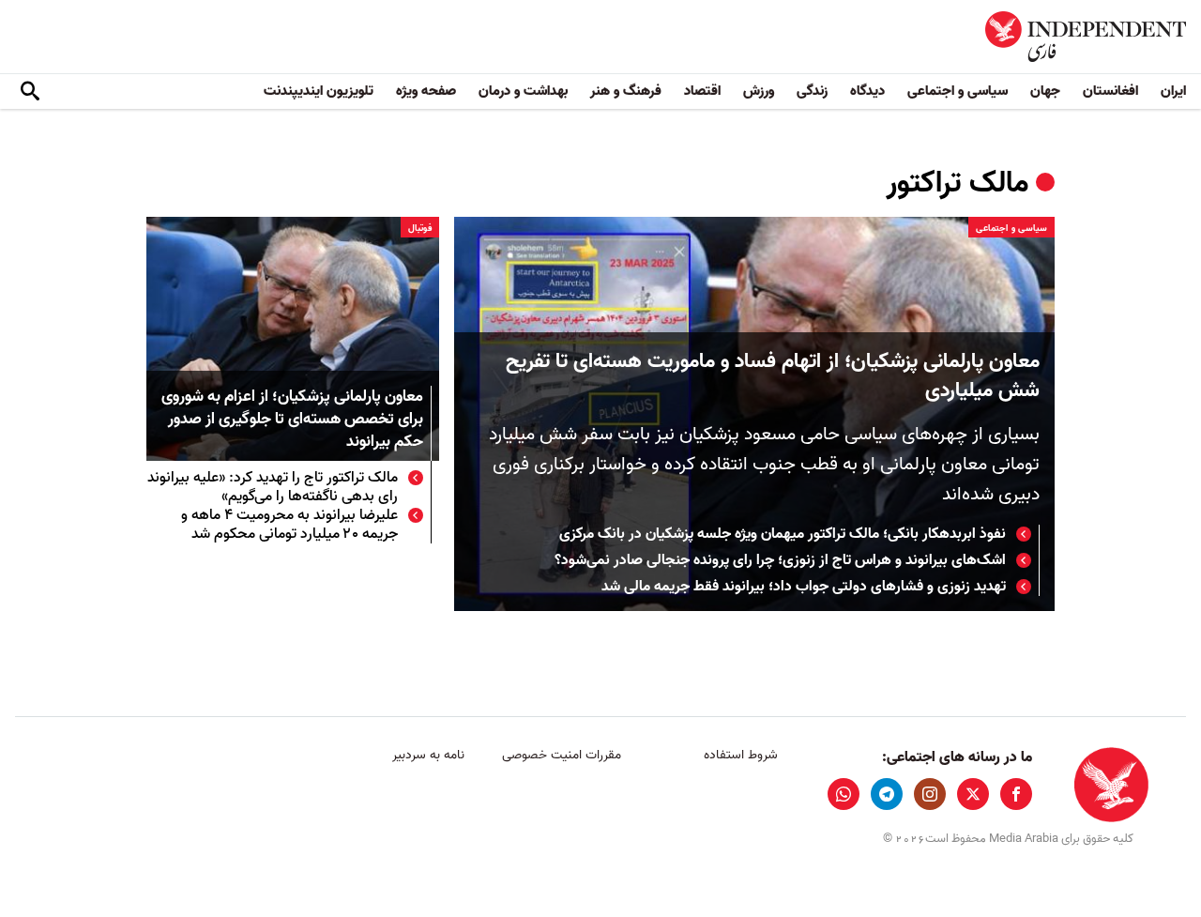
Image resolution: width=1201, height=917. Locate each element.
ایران (1173, 91)
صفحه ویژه (426, 91)
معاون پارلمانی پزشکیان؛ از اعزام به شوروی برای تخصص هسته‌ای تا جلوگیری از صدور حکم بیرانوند (292, 420)
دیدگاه (867, 91)
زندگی (812, 91)
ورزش (758, 91)
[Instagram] (930, 794)
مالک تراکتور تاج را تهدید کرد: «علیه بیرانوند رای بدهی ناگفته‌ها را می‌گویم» (272, 487)
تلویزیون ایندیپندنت (318, 91)
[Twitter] (973, 794)
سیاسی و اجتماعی (957, 91)
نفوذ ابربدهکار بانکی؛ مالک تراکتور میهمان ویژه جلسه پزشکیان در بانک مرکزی (782, 534)
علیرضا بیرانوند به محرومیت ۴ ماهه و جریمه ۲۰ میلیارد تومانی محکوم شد (289, 524)
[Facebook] (1016, 794)
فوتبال (420, 228)
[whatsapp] (843, 794)
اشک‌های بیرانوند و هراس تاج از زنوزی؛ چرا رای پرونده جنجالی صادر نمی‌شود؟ (780, 560)
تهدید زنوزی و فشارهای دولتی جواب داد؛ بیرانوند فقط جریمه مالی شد (803, 586)
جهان (1045, 91)
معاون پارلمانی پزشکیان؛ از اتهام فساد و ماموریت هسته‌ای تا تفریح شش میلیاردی (773, 376)
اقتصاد (702, 91)
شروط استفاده (741, 755)
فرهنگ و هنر (625, 91)
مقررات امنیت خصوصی (561, 755)
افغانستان (1110, 91)
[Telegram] (887, 794)
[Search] (30, 92)
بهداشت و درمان (523, 91)
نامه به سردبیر (428, 755)
